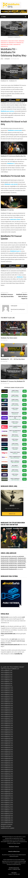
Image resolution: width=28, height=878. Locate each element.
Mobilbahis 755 (19, 42)
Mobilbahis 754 (12, 42)
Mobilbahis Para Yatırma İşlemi (9, 338)
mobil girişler (7, 58)
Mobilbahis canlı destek (11, 184)
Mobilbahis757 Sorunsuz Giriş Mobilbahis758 (13, 381)
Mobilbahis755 (4, 46)
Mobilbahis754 (16, 44)
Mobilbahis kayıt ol (15, 251)
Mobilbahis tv (11, 163)
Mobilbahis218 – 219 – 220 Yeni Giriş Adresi (13, 359)
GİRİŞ (24, 391)
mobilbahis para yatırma (7, 44)
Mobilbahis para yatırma (7, 111)
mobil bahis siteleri (13, 40)
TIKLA (24, 396)
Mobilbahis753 (4, 40)
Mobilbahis (21, 40)
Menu (4, 16)
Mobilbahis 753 (4, 42)
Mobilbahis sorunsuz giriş (15, 130)
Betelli (2, 626)
